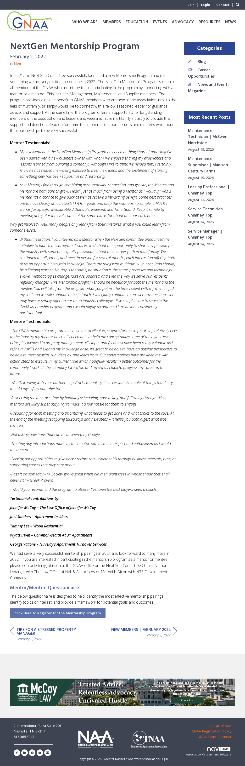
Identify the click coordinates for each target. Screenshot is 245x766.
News (230, 22)
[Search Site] (238, 4)
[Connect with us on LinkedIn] (24, 752)
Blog (17, 64)
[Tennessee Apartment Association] (149, 739)
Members (111, 22)
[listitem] (194, 4)
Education (137, 22)
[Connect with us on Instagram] (32, 752)
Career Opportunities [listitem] (201, 73)
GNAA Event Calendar (214, 736)
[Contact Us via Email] (47, 752)
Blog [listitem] (202, 61)
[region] (144, 633)
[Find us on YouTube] (40, 752)
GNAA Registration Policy (211, 731)
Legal (164, 759)
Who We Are (85, 22)
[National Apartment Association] (96, 739)
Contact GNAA (219, 725)
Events (160, 22)
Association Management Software (208, 754)
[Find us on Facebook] (17, 752)
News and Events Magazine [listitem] (208, 87)
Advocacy (183, 22)
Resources (209, 22)
